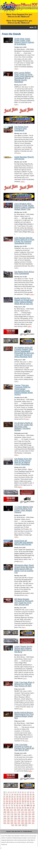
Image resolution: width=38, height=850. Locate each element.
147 (15, 820)
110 (11, 812)
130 (18, 816)
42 (12, 799)
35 (25, 796)
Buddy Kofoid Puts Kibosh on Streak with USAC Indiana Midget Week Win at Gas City (24, 301)
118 (8, 814)
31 (15, 796)
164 (19, 825)
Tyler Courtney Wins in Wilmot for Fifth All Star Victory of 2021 (24, 684)
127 (8, 816)
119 (11, 814)
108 (4, 812)
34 (23, 796)
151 (29, 820)
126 (4, 816)
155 (11, 823)
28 (7, 796)
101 (11, 809)
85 (31, 805)
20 (17, 794)
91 (15, 807)
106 (29, 809)
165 (23, 825)
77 (9, 805)
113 (22, 812)
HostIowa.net (4, 844)
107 (32, 809)
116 (33, 812)
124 (29, 814)
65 (10, 803)
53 (10, 801)
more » (16, 69)
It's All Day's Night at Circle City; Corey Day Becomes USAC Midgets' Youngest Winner (23, 426)
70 (23, 803)
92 (17, 807)
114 (26, 812)
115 (29, 812)
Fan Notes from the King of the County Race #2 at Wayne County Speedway (23, 461)
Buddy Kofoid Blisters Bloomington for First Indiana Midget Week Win (24, 715)
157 (18, 823)
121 (18, 814)
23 (25, 794)
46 (23, 799)
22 (23, 794)
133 (29, 816)
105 (25, 809)
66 (12, 803)
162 (12, 825)
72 (28, 803)
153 (4, 823)
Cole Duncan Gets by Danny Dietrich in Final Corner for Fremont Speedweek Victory (24, 240)
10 (23, 792)
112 (18, 812)
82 (22, 805)
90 (12, 807)
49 (31, 799)
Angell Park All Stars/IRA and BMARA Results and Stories (23, 542)
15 (4, 794)
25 (31, 794)
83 (25, 805)
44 (17, 799)
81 (20, 805)
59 (25, 801)
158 (22, 823)
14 (33, 792)
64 (7, 803)
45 (20, 799)
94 (23, 807)
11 (25, 792)
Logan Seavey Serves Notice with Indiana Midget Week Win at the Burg (23, 649)
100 (7, 809)
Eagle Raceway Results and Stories (24, 158)
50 (33, 799)
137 (11, 818)
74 (33, 803)
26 (33, 794)
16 (7, 794)
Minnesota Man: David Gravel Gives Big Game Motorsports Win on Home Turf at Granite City (24, 569)
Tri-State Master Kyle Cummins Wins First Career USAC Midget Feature (23, 509)
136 (8, 818)
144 (4, 820)
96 (28, 807)
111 (15, 812)
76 (6, 805)
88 (7, 807)
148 (18, 820)
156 (15, 823)
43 (15, 799)
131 (22, 816)
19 (15, 794)
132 (26, 816)
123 (26, 814)
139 (18, 818)
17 (10, 794)
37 (31, 796)
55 (15, 801)
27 (4, 796)
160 (29, 823)
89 (10, 807)
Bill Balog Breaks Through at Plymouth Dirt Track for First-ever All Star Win (23, 602)
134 (33, 816)
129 (15, 816)
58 (23, 801)
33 (20, 796)
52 (7, 801)
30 (12, 796)
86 (34, 805)
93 (20, 807)
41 (10, 799)
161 (33, 823)
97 (31, 807)
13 (30, 792)
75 (4, 805)
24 (28, 794)
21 (20, 794)
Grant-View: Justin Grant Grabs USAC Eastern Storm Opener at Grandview (24, 41)
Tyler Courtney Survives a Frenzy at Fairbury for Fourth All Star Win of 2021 (24, 747)
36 (28, 796)
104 (22, 809)
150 (26, 820)
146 (11, 820)
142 (29, 818)
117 (4, 814)
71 (25, 803)
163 (16, 825)
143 (33, 818)
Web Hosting (29, 842)
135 (4, 818)
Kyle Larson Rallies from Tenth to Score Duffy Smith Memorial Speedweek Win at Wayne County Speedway (23, 77)
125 (33, 814)
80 (17, 805)
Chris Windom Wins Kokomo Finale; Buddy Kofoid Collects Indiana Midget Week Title (24, 206)
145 (8, 820)
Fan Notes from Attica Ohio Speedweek (24, 272)
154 (8, 823)
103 (18, 809)
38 (33, 796)
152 (33, 820)
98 (33, 807)
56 (17, 801)
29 (10, 796)
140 (22, 818)
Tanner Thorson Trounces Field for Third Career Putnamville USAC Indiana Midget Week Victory (23, 390)
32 (17, 796)
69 (20, 803)
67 (15, 803)
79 (14, 805)
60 (28, 801)
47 (25, 799)
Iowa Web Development (21, 842)
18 (12, 794)
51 (4, 801)
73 (31, 803)
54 (12, 801)
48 (28, 799)
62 (33, 801)
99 (5, 809)
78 (12, 805)
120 (15, 814)
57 (20, 801)
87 (4, 807)
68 (17, 803)
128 (11, 816)
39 (4, 799)
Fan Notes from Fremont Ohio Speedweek (21, 128)
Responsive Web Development (7, 842)
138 (15, 818)
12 (28, 792)
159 (26, 823)
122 (22, 814)
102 (14, 809)
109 (8, 812)
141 (26, 818)
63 (4, 803)
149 (22, 820)
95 (25, 807)
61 (31, 801)
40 (7, 799)
